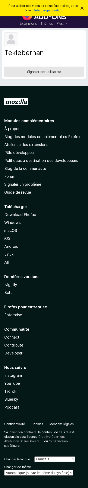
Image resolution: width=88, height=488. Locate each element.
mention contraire (24, 432)
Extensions (28, 23)
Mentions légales (62, 424)
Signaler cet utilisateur (44, 72)
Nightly (10, 284)
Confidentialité (14, 424)
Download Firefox (20, 214)
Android (11, 246)
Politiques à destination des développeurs (41, 160)
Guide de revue (17, 192)
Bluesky (11, 399)
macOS (10, 230)
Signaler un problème (22, 184)
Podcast (11, 407)
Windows (12, 222)
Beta (8, 292)
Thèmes (46, 23)
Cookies (37, 424)
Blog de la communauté (25, 168)
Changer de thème (17, 467)
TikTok (10, 391)
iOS (7, 238)
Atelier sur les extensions (26, 144)
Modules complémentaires (29, 121)
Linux (9, 254)
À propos (12, 128)
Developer (13, 353)
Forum (9, 176)
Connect (11, 337)
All (6, 262)
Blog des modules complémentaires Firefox (42, 136)
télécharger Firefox (48, 10)
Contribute (13, 345)
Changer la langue (17, 459)
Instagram (13, 375)
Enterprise (13, 315)
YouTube (12, 383)
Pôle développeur (19, 152)
